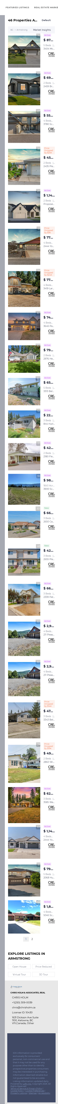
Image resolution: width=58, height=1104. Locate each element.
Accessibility (44, 1093)
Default (46, 20)
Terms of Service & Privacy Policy (26, 1088)
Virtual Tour (19, 974)
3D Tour (43, 974)
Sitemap (33, 1093)
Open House (19, 966)
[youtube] (24, 1043)
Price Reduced (43, 966)
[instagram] (18, 1043)
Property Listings (18, 1093)
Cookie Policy (17, 1091)
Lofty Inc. (27, 1084)
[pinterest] (31, 1043)
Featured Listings (17, 7)
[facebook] (12, 1043)
